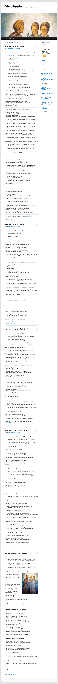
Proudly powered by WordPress (29, 680)
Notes (9, 219)
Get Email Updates (45, 78)
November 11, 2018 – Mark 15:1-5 (16, 329)
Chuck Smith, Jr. (18, 48)
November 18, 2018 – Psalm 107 (16, 225)
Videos (14, 38)
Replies (11, 547)
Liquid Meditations (45, 84)
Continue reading (28, 216)
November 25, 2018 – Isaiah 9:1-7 (16, 46)
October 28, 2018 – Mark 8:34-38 (16, 553)
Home (6, 38)
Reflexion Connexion (13, 6)
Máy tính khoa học (45, 107)
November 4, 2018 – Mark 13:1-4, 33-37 (18, 430)
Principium (44, 102)
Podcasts (43, 60)
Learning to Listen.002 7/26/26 (47, 93)
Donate (10, 38)
